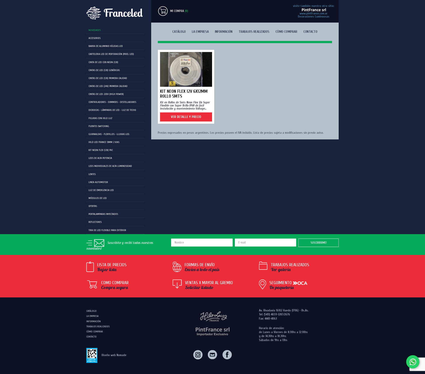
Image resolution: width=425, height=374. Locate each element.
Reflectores (95, 222)
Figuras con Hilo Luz (100, 118)
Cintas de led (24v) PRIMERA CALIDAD (108, 86)
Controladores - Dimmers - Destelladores (112, 102)
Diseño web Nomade (114, 355)
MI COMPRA (179, 11)
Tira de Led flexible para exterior (107, 230)
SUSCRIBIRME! (319, 243)
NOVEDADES (95, 30)
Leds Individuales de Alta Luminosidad (110, 166)
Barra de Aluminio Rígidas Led (106, 46)
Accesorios (94, 38)
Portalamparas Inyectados (103, 214)
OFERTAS (93, 206)
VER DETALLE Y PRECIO (186, 117)
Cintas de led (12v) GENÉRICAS (104, 70)
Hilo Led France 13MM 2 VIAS (104, 142)
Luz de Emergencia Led (101, 190)
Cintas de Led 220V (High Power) (106, 94)
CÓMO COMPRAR (286, 32)
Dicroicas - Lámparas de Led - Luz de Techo (112, 110)
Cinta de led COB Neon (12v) (103, 62)
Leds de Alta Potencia (100, 158)
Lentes (92, 174)
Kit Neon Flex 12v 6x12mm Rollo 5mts (184, 94)
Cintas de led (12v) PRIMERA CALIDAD (108, 78)
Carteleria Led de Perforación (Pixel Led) (111, 54)
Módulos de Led (98, 198)
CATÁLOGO (179, 32)
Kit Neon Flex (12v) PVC (101, 150)
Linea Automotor (98, 182)
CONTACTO (310, 32)
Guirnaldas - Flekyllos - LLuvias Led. (109, 134)
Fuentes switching (99, 126)
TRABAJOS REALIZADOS (254, 32)
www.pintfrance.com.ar (314, 13)
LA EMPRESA (200, 32)
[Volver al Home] (115, 13)
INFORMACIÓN (223, 32)
